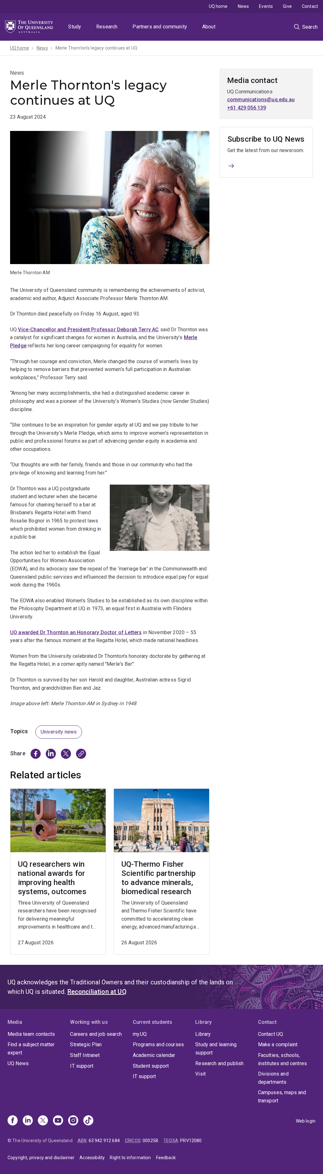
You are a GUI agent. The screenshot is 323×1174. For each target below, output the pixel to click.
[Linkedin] (28, 1121)
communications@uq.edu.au (261, 100)
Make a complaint (278, 1044)
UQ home (218, 6)
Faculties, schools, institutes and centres (282, 1059)
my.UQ (140, 1034)
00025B (150, 1140)
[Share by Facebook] (36, 754)
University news (59, 732)
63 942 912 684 (104, 1140)
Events (266, 6)
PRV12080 (191, 1140)
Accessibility (92, 1157)
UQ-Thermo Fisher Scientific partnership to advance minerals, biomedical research (158, 878)
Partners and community (159, 27)
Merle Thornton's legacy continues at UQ (96, 47)
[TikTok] (88, 1121)
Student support (151, 1066)
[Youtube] (58, 1121)
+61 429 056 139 (246, 108)
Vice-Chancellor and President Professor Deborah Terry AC (88, 330)
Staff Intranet (85, 1055)
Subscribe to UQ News (265, 139)
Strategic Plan (86, 1044)
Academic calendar (154, 1055)
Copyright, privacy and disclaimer (41, 1157)
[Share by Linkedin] (51, 754)
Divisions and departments (273, 1078)
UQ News (18, 1063)
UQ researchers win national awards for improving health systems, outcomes (52, 878)
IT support (81, 1066)
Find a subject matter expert (31, 1048)
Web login (305, 1121)
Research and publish (219, 1063)
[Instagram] (73, 1121)
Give (287, 6)
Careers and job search (96, 1034)
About (208, 27)
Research (106, 27)
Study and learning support (216, 1048)
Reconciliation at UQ (97, 991)
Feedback (166, 1157)
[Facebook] (13, 1121)
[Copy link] (81, 754)
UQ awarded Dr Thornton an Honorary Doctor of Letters (76, 632)
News (243, 6)
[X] (43, 1121)
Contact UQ (270, 1034)
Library (203, 1034)
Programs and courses (158, 1044)
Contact (310, 6)
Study (74, 27)
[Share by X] (66, 754)
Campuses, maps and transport (282, 1096)
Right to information (130, 1157)
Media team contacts (31, 1034)
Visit (200, 1074)
